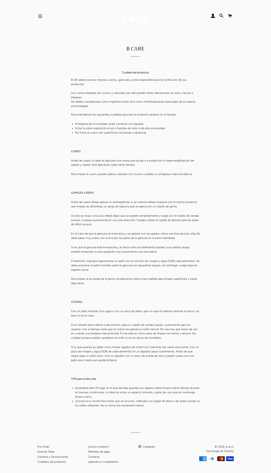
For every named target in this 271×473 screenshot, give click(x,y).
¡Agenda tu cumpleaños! (103, 461)
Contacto (94, 457)
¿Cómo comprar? (98, 446)
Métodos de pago (99, 451)
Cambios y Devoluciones (52, 457)
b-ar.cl (230, 446)
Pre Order (43, 446)
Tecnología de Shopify (220, 451)
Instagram (148, 446)
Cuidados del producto (51, 461)
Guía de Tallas (46, 451)
